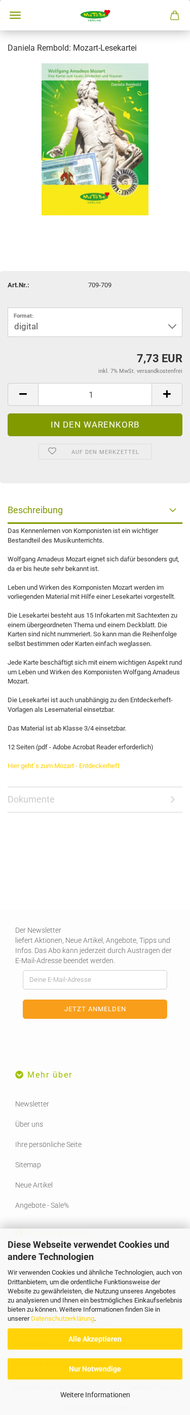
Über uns (29, 1124)
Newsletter (32, 1104)
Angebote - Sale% (42, 1205)
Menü (15, 15)
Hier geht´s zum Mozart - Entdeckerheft (64, 766)
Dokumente (31, 799)
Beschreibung (35, 510)
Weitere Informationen (95, 1395)
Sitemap (28, 1165)
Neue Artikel (34, 1185)
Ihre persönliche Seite (48, 1144)
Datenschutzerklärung (62, 1318)
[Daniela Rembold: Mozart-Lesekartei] (95, 138)
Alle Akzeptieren (95, 1339)
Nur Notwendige (95, 1369)
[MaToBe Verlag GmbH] (95, 15)
